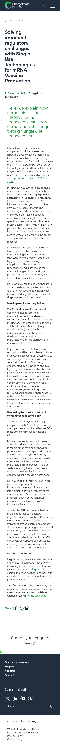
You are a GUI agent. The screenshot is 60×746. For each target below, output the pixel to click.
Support (9, 667)
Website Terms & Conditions (23, 729)
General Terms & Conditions (22, 733)
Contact (9, 675)
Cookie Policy (14, 739)
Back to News (15, 21)
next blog (30, 570)
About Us (10, 671)
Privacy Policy (15, 736)
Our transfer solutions (17, 662)
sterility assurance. (36, 596)
